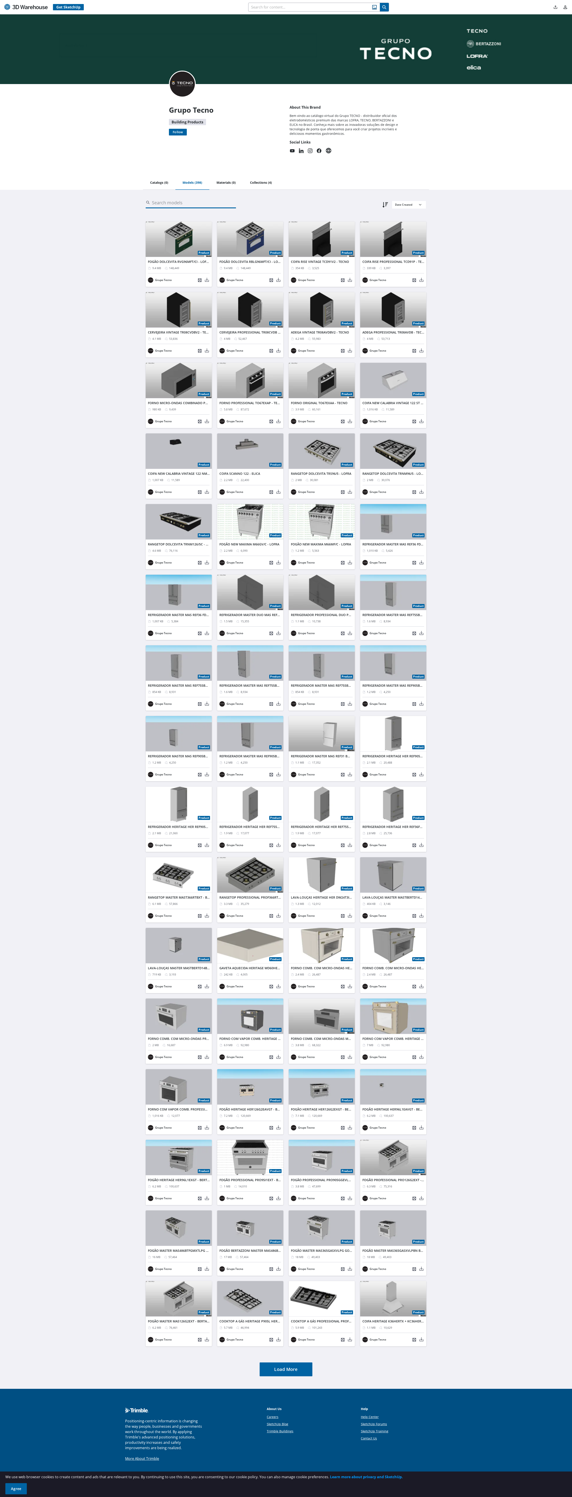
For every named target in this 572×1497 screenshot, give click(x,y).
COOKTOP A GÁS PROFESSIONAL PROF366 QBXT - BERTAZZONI (338, 1321)
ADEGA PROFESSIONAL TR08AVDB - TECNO (394, 332)
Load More (286, 1369)
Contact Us (369, 1438)
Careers (272, 1417)
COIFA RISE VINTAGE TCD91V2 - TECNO (320, 262)
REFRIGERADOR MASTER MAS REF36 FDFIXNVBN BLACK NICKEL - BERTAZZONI (206, 615)
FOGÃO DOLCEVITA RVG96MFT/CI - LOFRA (179, 262)
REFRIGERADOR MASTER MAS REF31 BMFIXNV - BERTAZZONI (336, 756)
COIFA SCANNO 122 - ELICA (239, 473)
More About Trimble (142, 1458)
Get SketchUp (68, 7)
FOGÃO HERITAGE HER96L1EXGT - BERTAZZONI (183, 1180)
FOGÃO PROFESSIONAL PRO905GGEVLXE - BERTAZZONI (332, 1180)
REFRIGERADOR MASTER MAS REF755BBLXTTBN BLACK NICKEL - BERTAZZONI (349, 685)
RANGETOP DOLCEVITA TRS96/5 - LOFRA (321, 473)
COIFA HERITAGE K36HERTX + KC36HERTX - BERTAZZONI (404, 1321)
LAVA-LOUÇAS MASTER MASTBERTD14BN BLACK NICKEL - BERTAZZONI (201, 968)
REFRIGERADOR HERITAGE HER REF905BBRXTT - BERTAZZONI (408, 756)
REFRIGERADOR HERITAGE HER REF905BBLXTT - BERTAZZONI (193, 827)
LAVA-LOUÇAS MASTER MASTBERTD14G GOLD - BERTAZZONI (407, 897)
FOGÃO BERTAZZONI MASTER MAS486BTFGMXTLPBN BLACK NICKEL (270, 1250)
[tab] (159, 183)
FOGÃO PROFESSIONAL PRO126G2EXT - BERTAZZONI (401, 1180)
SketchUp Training (374, 1431)
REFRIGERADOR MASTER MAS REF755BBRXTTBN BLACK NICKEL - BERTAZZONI (277, 685)
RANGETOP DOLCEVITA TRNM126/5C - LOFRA (182, 544)
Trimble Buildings (280, 1431)
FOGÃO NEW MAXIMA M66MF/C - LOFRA (321, 544)
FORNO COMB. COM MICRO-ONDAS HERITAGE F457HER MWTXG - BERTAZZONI (350, 968)
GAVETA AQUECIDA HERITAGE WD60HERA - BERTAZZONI (261, 968)
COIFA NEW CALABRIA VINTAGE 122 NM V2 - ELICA (185, 473)
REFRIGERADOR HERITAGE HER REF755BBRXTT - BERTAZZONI (265, 827)
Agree (16, 1488)
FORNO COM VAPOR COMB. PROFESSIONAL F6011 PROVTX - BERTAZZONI (203, 1109)
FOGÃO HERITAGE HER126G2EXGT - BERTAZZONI (327, 1109)
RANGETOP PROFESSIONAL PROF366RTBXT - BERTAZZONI (262, 897)
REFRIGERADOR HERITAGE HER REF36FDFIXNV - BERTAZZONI (407, 827)
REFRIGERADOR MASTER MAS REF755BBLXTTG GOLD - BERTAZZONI (198, 685)
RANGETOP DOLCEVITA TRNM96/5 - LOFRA (394, 473)
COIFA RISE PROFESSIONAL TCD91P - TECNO (395, 262)
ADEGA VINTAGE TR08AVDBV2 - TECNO (320, 332)
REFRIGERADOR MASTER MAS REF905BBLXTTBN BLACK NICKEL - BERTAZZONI (277, 756)
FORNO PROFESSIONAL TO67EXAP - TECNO (251, 403)
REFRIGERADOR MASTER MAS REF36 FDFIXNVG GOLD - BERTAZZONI (412, 544)
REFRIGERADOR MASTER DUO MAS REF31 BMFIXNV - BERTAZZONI (268, 615)
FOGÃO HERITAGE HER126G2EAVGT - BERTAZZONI (256, 1109)
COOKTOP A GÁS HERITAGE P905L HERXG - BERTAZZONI (261, 1321)
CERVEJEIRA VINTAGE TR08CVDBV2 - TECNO (180, 332)
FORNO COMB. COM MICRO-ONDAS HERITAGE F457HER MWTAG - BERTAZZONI (421, 968)
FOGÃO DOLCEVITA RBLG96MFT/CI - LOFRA (251, 262)
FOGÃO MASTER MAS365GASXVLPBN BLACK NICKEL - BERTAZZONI (412, 1250)
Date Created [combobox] (403, 205)
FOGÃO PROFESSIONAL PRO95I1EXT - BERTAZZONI (257, 1180)
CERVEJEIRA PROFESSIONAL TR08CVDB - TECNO (254, 332)
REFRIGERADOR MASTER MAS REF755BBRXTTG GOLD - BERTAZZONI (412, 615)
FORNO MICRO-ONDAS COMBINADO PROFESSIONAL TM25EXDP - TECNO (202, 403)
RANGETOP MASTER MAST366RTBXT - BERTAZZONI (186, 897)
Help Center (370, 1417)
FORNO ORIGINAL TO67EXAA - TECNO (319, 403)
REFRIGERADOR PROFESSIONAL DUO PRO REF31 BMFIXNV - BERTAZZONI (345, 615)
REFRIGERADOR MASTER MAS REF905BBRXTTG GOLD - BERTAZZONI (412, 685)
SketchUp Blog (277, 1424)
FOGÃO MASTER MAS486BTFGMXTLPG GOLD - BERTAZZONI (192, 1250)
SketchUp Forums (374, 1424)
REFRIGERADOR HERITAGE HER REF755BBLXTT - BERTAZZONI (336, 827)
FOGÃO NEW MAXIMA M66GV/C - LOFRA (249, 544)
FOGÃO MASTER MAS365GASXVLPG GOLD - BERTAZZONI (333, 1250)
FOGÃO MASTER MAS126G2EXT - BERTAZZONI (182, 1321)
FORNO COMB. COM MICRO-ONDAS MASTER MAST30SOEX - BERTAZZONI (346, 1039)
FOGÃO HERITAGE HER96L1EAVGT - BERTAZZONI (398, 1109)
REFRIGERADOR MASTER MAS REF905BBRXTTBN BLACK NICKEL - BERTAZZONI (206, 756)
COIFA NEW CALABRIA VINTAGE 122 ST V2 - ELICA (399, 403)
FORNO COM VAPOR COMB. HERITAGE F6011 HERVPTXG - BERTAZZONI (272, 1039)
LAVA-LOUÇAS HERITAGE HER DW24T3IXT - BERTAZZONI (333, 897)
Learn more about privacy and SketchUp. (366, 1476)
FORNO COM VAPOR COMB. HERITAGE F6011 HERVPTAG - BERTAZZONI (415, 1039)
